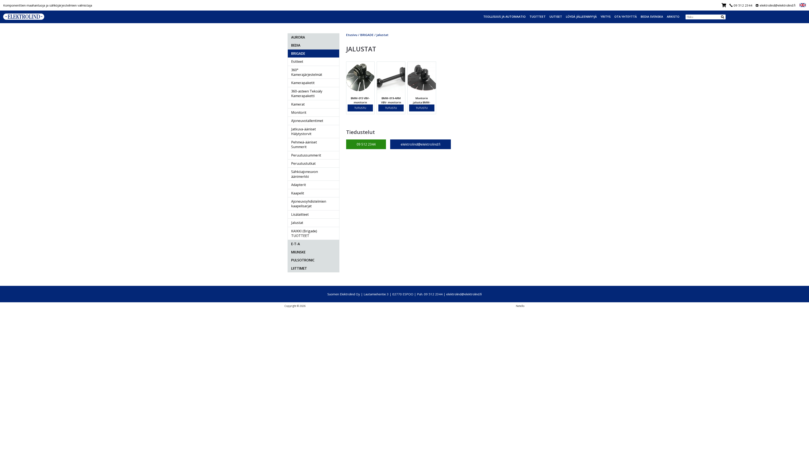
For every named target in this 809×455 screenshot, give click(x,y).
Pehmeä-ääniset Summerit (304, 144)
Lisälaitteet (300, 214)
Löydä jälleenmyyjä (581, 17)
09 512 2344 (743, 5)
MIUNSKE (298, 252)
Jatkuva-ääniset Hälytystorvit (303, 131)
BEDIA (295, 45)
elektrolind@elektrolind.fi (778, 5)
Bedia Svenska (652, 17)
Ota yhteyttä (625, 17)
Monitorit (298, 112)
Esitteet (297, 61)
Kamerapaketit (303, 82)
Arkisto (673, 17)
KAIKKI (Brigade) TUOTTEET (304, 233)
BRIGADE (298, 53)
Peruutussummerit (306, 155)
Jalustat (297, 222)
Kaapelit (297, 193)
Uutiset (555, 17)
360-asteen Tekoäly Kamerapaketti (306, 93)
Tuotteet (537, 17)
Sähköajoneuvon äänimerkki (304, 174)
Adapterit (298, 184)
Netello (520, 306)
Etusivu (351, 35)
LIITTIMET (299, 268)
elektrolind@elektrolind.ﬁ (464, 294)
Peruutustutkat (303, 163)
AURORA (298, 37)
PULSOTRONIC (303, 260)
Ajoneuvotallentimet (307, 120)
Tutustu (360, 108)
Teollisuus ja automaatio (504, 17)
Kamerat (298, 104)
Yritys (606, 17)
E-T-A (295, 244)
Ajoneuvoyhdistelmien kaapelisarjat (308, 203)
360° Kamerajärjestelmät (306, 72)
